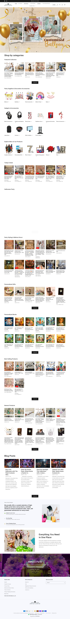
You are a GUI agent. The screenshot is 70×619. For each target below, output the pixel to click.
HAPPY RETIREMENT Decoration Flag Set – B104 (29, 373)
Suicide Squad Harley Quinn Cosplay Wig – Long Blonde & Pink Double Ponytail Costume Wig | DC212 (60, 225)
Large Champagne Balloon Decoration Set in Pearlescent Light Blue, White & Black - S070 (60, 177)
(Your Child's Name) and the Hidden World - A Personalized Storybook (50, 328)
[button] (20, 3)
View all (35, 82)
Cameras (16, 135)
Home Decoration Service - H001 (60, 251)
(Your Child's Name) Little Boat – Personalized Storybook (19, 328)
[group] (35, 30)
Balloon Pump (38, 101)
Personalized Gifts (18, 154)
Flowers (47, 154)
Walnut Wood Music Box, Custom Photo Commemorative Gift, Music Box (50, 299)
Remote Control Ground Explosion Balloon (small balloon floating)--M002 (60, 271)
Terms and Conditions (29, 587)
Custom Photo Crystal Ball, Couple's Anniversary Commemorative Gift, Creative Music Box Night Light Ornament (50, 74)
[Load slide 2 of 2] (36, 576)
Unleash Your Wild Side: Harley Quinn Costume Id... (58, 471)
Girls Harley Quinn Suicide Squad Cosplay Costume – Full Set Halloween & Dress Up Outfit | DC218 (61, 206)
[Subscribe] (64, 582)
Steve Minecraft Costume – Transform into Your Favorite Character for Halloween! (60, 373)
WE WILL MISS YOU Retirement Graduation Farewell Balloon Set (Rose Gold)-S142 (40, 74)
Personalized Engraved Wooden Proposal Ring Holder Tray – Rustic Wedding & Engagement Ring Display (8, 299)
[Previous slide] (28, 51)
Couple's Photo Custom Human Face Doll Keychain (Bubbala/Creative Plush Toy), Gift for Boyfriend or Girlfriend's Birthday (40, 299)
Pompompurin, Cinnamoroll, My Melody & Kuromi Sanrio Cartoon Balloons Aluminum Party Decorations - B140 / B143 (60, 420)
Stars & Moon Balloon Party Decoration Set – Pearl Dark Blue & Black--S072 (50, 373)
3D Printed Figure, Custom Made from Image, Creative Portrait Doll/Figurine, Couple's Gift (29, 299)
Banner (47, 101)
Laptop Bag (6, 135)
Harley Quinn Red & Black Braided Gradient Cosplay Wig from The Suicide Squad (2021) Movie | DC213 (50, 225)
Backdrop (16, 101)
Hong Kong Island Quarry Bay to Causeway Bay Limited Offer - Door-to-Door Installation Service (40, 272)
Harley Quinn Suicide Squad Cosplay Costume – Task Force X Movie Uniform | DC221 (29, 206)
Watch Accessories (8, 121)
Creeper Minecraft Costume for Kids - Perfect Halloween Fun (19, 419)
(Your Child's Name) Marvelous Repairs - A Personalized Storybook (60, 345)
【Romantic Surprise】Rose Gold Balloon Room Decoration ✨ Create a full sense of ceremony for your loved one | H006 (19, 272)
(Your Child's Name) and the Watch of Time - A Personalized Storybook (60, 328)
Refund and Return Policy (9, 587)
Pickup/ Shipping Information (9, 591)
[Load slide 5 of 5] (38, 51)
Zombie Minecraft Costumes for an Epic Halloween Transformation (9, 419)
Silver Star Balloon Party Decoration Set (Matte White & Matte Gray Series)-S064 (8, 177)
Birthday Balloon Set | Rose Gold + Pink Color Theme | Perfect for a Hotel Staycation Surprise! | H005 (9, 252)
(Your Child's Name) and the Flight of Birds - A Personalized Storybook (19, 345)
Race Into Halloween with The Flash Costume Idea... (11, 472)
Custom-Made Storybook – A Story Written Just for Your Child (8, 328)
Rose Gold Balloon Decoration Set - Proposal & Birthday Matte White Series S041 (8, 373)
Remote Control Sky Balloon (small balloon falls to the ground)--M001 (50, 271)
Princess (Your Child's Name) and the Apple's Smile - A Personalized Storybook (39, 329)
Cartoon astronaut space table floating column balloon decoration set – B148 (60, 74)
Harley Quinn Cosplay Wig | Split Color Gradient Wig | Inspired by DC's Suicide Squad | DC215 (29, 225)
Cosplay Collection (8, 154)
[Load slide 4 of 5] (36, 51)
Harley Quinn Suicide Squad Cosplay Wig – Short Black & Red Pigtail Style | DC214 (40, 225)
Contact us (27, 589)
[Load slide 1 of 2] (34, 576)
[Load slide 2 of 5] (33, 51)
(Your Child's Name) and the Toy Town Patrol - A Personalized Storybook (50, 345)
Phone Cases (27, 121)
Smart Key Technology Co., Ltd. (10, 595)
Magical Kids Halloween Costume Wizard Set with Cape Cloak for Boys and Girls (29, 74)
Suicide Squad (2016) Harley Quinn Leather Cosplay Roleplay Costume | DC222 (19, 206)
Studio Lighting (28, 135)
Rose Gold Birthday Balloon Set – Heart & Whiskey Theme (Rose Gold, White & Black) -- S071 (50, 177)
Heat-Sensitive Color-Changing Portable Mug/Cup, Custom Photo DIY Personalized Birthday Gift (19, 299)
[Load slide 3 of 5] (35, 51)
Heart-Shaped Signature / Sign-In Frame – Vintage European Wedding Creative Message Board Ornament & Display (8, 74)
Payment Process (7, 584)
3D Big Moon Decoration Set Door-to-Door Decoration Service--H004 (50, 251)
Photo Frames (28, 154)
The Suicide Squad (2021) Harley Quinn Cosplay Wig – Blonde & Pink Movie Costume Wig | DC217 (8, 225)
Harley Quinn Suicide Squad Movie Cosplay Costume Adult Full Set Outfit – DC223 (8, 206)
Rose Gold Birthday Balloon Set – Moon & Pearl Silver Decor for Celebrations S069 (40, 177)
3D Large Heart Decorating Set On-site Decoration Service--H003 (8, 271)
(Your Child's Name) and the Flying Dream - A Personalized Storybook (29, 345)
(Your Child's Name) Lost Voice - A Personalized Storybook (8, 345)
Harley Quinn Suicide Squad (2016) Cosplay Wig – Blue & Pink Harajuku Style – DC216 (19, 225)
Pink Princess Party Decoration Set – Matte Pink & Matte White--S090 (8, 390)
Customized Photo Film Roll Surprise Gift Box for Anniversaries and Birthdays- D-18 (29, 420)
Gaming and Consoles (50, 121)
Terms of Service (7, 589)
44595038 (37, 616)
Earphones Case (39, 121)
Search (5, 582)
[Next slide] (41, 51)
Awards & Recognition (40, 154)
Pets (57, 154)
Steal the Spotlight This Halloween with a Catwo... (42, 471)
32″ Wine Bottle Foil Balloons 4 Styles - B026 (19, 373)
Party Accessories (28, 101)
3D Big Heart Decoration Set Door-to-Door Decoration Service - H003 (19, 251)
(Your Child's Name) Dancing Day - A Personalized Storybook (40, 345)
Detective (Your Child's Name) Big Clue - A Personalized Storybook (29, 328)
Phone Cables (38, 135)
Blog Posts (6, 593)
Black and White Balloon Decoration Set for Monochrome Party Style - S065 (19, 177)
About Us (27, 582)
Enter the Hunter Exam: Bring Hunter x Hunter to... (27, 471)
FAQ (26, 584)
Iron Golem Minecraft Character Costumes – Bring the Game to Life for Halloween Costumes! (40, 373)
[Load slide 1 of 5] (32, 51)
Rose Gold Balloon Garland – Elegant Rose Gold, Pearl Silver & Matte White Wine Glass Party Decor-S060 (29, 177)
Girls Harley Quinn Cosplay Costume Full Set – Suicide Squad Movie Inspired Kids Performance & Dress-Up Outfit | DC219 (50, 206)
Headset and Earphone (19, 121)
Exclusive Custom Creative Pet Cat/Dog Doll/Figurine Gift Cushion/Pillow (19, 73)
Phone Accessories (60, 121)
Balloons (6, 101)
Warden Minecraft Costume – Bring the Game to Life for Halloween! (50, 419)
